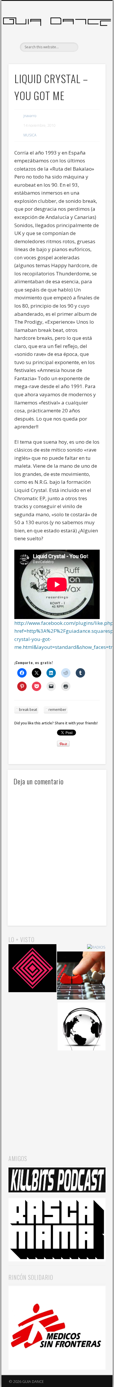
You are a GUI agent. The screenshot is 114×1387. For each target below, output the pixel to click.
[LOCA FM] (32, 969)
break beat (28, 709)
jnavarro (29, 115)
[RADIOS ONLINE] (82, 1027)
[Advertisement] (57, 1097)
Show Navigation (91, 52)
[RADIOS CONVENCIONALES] (81, 976)
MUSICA (29, 135)
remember (57, 709)
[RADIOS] (96, 947)
